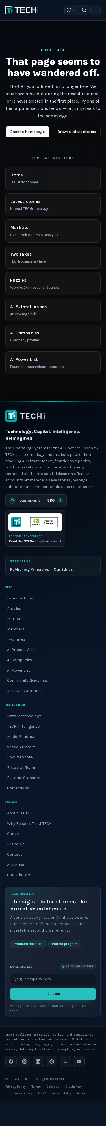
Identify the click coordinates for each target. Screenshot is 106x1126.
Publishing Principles (29, 569)
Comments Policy (19, 1093)
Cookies (53, 1087)
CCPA (42, 1093)
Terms (36, 1087)
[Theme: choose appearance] (71, 10)
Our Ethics (63, 569)
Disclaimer (73, 1087)
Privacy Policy (15, 1087)
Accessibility (62, 1093)
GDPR (81, 1093)
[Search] (84, 10)
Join (56, 993)
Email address (21, 967)
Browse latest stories (76, 131)
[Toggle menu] (95, 10)
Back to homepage (27, 131)
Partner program (65, 944)
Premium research (28, 944)
